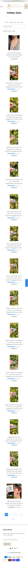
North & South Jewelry (15, 552)
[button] (11, 89)
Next (13, 519)
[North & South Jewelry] (14, 6)
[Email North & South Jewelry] (17, 548)
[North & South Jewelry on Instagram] (15, 548)
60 (21, 514)
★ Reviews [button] (26, 283)
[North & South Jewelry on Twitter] (10, 548)
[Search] (22, 6)
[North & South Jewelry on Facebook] (13, 548)
